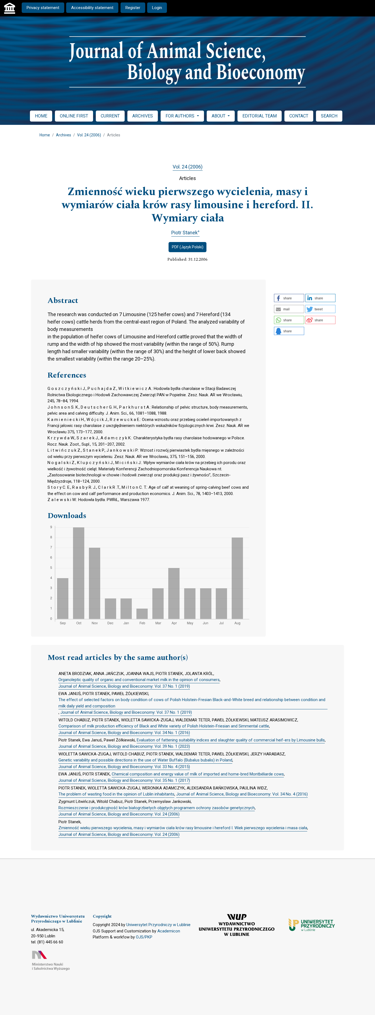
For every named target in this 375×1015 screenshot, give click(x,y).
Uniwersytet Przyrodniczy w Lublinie (158, 924)
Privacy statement (43, 7)
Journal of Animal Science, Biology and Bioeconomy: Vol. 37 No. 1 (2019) (124, 686)
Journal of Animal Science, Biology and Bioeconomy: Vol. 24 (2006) (119, 814)
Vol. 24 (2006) (89, 135)
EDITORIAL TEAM (259, 116)
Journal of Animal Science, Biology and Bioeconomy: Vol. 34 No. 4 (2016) (242, 794)
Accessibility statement (92, 7)
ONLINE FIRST (74, 116)
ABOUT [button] (219, 116)
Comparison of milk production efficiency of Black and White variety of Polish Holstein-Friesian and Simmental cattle (163, 726)
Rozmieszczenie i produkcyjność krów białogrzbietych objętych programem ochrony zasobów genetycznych (156, 807)
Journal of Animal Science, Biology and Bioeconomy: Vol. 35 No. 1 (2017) (124, 780)
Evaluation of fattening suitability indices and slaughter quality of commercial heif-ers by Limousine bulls (231, 740)
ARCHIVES (142, 116)
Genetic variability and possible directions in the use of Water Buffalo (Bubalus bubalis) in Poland (145, 760)
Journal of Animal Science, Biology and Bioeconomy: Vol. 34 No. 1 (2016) (124, 732)
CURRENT (110, 116)
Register (132, 7)
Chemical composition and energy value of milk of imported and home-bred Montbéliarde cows (198, 774)
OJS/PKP (144, 937)
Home (45, 135)
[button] (289, 298)
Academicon (168, 931)
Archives (63, 135)
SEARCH (329, 116)
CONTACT (298, 116)
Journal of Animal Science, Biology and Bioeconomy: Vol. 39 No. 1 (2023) (124, 746)
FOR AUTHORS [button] (180, 116)
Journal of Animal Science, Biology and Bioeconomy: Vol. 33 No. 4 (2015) (124, 766)
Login (157, 7)
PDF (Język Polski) (187, 247)
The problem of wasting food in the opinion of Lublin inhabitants (116, 794)
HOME (41, 116)
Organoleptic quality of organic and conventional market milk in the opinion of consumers (139, 679)
